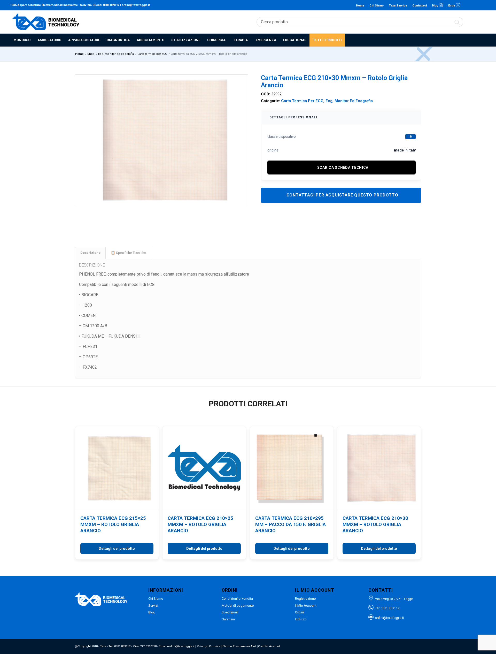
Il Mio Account (305, 605)
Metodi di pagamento (238, 605)
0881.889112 (111, 5)
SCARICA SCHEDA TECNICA (342, 167)
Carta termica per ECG (302, 100)
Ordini (299, 612)
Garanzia (228, 619)
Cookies (214, 646)
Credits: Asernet (269, 646)
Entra (452, 5)
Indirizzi (301, 619)
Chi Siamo (376, 5)
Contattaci (419, 5)
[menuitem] (22, 40)
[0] (483, 22)
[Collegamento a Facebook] (474, 5)
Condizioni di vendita (237, 598)
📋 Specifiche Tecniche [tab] (128, 253)
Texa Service (398, 5)
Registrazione (305, 598)
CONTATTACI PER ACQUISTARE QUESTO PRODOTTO (342, 195)
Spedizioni (230, 612)
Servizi (153, 605)
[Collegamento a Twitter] (482, 5)
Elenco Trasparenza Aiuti (239, 646)
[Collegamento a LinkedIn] (467, 5)
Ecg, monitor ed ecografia (349, 100)
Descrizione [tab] (90, 253)
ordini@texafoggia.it (136, 5)
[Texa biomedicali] (46, 22)
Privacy (202, 646)
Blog (435, 5)
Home (360, 5)
